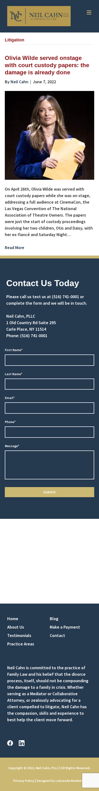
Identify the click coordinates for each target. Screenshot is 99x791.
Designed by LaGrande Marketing (61, 780)
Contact (57, 635)
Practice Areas (20, 644)
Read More (14, 247)
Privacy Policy (23, 780)
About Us (15, 627)
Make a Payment (65, 627)
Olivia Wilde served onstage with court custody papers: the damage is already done (47, 65)
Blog (54, 618)
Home (12, 618)
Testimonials (19, 635)
